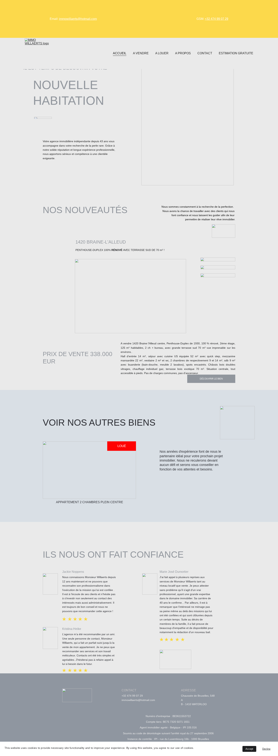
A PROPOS (183, 53)
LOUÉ (121, 446)
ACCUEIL (119, 53)
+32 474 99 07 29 (216, 18)
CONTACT (204, 53)
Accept (249, 748)
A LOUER (162, 53)
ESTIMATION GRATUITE (236, 53)
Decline (266, 748)
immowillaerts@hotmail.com (78, 18)
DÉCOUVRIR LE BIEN (211, 378)
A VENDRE (141, 53)
